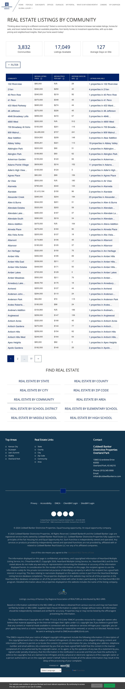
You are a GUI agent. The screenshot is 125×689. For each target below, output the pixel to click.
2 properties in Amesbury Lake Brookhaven (101, 283)
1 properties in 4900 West (101, 121)
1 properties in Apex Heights (103, 342)
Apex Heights (14, 342)
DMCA (57, 503)
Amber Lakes (14, 272)
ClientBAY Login (70, 503)
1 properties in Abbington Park (101, 148)
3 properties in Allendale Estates (101, 207)
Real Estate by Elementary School (91, 409)
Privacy (34, 503)
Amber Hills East (16, 261)
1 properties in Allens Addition (103, 223)
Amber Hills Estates (17, 267)
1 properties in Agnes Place (102, 175)
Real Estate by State (34, 381)
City (39, 452)
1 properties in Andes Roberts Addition (99, 304)
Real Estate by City (34, 390)
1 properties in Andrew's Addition (101, 310)
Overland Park (14, 459)
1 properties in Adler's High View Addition (102, 170)
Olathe (11, 456)
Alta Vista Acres (15, 234)
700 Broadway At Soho (19, 126)
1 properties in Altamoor (100, 245)
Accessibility (46, 503)
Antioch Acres (14, 320)
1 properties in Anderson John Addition (101, 294)
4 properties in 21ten (99, 89)
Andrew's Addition (16, 310)
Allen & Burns (14, 202)
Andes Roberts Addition (15, 304)
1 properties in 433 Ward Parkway (101, 105)
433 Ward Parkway (17, 105)
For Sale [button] (29, 5)
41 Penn (12, 100)
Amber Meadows (16, 277)
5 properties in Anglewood (102, 315)
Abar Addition (14, 137)
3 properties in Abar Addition (103, 137)
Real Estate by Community (34, 399)
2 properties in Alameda (100, 186)
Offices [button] (50, 5)
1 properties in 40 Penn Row (103, 94)
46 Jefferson (14, 110)
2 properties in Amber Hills (102, 256)
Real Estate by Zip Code (91, 390)
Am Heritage (14, 250)
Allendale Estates (16, 207)
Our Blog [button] (59, 5)
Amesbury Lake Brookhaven (15, 283)
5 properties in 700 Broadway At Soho (103, 127)
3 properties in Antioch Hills (102, 331)
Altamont (12, 240)
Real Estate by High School (91, 418)
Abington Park (14, 153)
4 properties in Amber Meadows (99, 277)
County (40, 449)
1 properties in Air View (100, 180)
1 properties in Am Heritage (102, 250)
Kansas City (13, 446)
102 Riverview (15, 83)
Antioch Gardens (16, 326)
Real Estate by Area (91, 399)
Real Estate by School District (33, 409)
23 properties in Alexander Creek (102, 197)
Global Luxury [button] (25, 8)
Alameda (12, 186)
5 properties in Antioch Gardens (100, 326)
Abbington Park (15, 148)
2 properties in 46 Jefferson (102, 110)
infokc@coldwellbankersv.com (107, 476)
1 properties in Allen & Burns (103, 202)
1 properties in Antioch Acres (103, 320)
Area (40, 462)
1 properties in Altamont (100, 240)
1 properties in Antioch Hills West (102, 337)
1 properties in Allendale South (101, 218)
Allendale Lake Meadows (15, 213)
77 (31, 358)
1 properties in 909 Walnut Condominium (102, 132)
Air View (12, 180)
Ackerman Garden (17, 159)
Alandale (12, 191)
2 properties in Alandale (100, 191)
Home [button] (21, 5)
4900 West (13, 121)
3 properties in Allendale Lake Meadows (103, 213)
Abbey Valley (14, 143)
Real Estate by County (91, 381)
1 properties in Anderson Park (103, 299)
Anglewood (13, 315)
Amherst (12, 288)
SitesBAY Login (87, 503)
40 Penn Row (14, 94)
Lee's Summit (13, 452)
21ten (10, 89)
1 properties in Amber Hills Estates (102, 267)
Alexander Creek (16, 197)
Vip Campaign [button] (114, 5)
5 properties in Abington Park (103, 153)
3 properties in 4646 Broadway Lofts (99, 116)
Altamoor (12, 245)
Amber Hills (13, 256)
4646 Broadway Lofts (18, 116)
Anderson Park (15, 299)
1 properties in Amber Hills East (102, 261)
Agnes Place (14, 175)
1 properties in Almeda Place (103, 229)
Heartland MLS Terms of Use (81, 552)
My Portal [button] (70, 5)
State (40, 446)
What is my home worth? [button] (87, 5)
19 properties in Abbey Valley (103, 143)
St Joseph (12, 449)
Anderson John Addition (15, 294)
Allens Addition (15, 223)
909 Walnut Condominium (14, 132)
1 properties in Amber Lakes (103, 272)
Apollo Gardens (15, 347)
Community (42, 459)
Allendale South (15, 218)
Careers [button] (103, 5)
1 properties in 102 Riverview (103, 83)
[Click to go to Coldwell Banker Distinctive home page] (7, 6)
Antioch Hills (14, 331)
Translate (81, 670)
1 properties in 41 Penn (100, 100)
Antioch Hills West (16, 337)
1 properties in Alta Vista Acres (101, 234)
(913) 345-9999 (107, 470)
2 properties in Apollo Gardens (99, 347)
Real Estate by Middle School (34, 418)
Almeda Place (14, 229)
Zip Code (41, 456)
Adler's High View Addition (16, 170)
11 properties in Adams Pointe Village (100, 164)
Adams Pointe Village (18, 164)
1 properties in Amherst (100, 288)
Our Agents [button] (40, 5)
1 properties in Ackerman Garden (101, 159)
